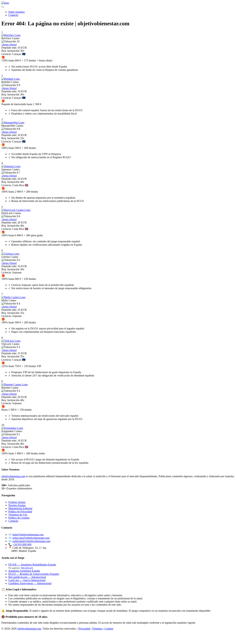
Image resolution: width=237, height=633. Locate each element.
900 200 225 (27, 568)
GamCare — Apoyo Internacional (26, 580)
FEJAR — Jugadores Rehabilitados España (32, 564)
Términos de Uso (17, 514)
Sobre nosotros (16, 11)
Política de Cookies (18, 517)
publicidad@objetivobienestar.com (31, 541)
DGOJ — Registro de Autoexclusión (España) (33, 573)
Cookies (108, 628)
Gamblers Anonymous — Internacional (29, 583)
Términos (97, 628)
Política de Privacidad (20, 511)
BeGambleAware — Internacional (27, 577)
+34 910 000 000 (21, 544)
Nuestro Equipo (17, 505)
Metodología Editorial (20, 508)
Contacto (13, 15)
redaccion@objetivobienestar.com (30, 537)
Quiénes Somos (17, 502)
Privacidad (84, 628)
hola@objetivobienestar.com (28, 534)
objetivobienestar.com (13, 476)
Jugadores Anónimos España (24, 570)
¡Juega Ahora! (9, 44)
